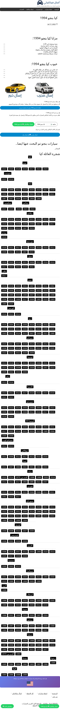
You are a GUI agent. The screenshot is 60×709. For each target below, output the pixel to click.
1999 (38, 198)
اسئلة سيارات (48, 9)
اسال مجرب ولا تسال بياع (30, 135)
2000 (4, 194)
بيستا (25, 658)
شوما (25, 609)
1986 (38, 645)
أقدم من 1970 (21, 477)
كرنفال (30, 594)
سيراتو (30, 338)
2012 (18, 190)
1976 (38, 649)
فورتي (30, 486)
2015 (25, 190)
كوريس (11, 308)
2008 (18, 224)
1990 (45, 295)
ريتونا (53, 658)
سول (30, 256)
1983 (32, 645)
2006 (32, 224)
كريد (4, 586)
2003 (25, 198)
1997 (4, 198)
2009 (25, 224)
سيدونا (11, 560)
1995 (11, 295)
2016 (11, 194)
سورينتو (30, 402)
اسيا (24, 461)
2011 (45, 194)
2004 (18, 198)
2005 (25, 219)
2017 (32, 169)
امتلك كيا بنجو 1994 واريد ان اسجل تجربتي (30, 108)
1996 (11, 190)
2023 (45, 169)
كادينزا (30, 387)
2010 (18, 228)
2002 (32, 194)
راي (7, 376)
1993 (52, 299)
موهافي (25, 450)
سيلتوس (7, 203)
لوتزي (18, 525)
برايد (30, 471)
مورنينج (30, 241)
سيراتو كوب (8, 440)
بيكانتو (30, 213)
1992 (52, 286)
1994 (32, 198)
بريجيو (30, 620)
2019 (25, 169)
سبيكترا (30, 571)
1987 (4, 645)
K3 (30, 184)
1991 (38, 299)
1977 (45, 649)
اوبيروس (14, 535)
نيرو (24, 163)
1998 (52, 295)
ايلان (4, 271)
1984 (18, 654)
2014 (18, 194)
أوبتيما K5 (30, 421)
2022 (4, 169)
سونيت (8, 173)
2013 (25, 194)
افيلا (14, 669)
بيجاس (25, 203)
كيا (49, 38)
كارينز (30, 545)
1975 (25, 645)
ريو (30, 318)
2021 (38, 169)
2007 (11, 198)
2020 (11, 169)
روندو (4, 233)
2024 (38, 348)
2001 (38, 194)
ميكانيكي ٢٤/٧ (8, 706)
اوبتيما (30, 357)
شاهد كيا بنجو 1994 (46, 124)
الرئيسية (56, 9)
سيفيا (30, 634)
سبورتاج (30, 501)
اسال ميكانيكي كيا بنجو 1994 (23, 124)
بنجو (44, 38)
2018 (18, 169)
